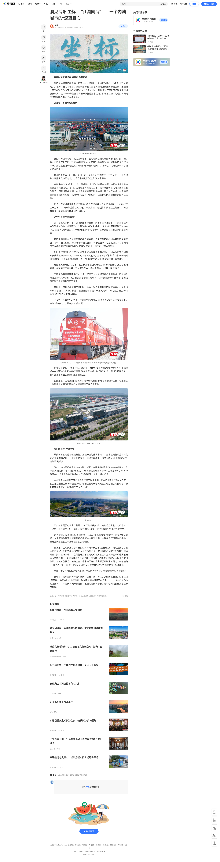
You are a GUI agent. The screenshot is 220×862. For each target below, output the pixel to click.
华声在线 (53, 619)
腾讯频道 (120, 845)
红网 (51, 638)
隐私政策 (78, 845)
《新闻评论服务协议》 (81, 775)
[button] (163, 20)
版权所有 (92, 855)
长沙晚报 (53, 675)
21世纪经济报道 (55, 656)
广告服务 (92, 845)
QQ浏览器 (113, 845)
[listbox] (89, 685)
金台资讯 (53, 693)
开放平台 (85, 845)
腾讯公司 (86, 855)
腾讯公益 (106, 845)
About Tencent (62, 845)
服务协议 (71, 845)
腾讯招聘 (99, 845)
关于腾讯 (53, 845)
